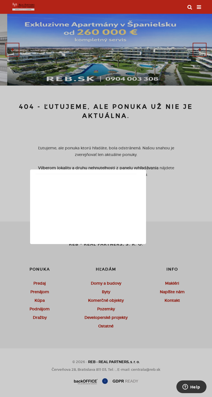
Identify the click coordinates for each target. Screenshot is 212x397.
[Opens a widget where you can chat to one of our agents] (191, 387)
